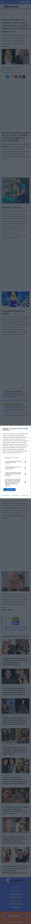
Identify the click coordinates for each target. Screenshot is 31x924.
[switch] (24, 462)
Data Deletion (6, 495)
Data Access (15, 495)
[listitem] (15, 458)
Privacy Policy (24, 495)
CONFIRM (9, 489)
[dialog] (15, 462)
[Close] (27, 428)
